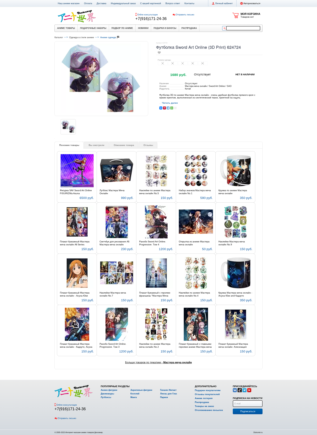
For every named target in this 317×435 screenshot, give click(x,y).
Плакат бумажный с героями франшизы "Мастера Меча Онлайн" (154, 294)
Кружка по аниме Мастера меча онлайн (232, 192)
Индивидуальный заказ (123, 3)
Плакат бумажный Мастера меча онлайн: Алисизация (233, 345)
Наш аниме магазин (69, 3)
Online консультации (147, 14)
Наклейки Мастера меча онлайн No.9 (231, 243)
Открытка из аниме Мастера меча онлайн (194, 243)
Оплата (88, 3)
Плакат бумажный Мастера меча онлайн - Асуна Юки (74, 294)
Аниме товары (66, 28)
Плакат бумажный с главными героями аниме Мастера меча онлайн (195, 345)
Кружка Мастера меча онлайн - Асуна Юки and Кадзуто (235, 294)
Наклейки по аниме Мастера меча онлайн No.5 (154, 192)
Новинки (143, 28)
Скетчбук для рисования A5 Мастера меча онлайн (114, 243)
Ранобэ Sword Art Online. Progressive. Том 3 (113, 345)
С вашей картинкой (150, 3)
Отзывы (148, 145)
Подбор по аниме (122, 28)
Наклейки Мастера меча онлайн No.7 (113, 294)
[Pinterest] (164, 107)
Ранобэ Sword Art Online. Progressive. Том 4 (152, 243)
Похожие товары (69, 145)
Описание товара (124, 145)
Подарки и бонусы (165, 28)
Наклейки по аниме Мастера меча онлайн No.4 (194, 294)
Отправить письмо (185, 14)
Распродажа (189, 28)
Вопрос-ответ (172, 3)
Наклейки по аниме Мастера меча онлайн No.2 (154, 345)
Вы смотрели (96, 145)
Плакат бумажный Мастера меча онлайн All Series (74, 243)
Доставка (101, 3)
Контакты (189, 3)
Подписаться (247, 411)
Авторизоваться (251, 3)
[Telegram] (168, 107)
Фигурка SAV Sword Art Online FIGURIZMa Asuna (76, 192)
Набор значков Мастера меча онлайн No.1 (195, 192)
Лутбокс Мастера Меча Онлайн (112, 192)
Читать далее (170, 103)
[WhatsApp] (171, 107)
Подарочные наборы (93, 28)
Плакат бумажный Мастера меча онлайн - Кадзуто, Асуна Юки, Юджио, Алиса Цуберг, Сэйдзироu (76, 345)
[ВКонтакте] (160, 107)
